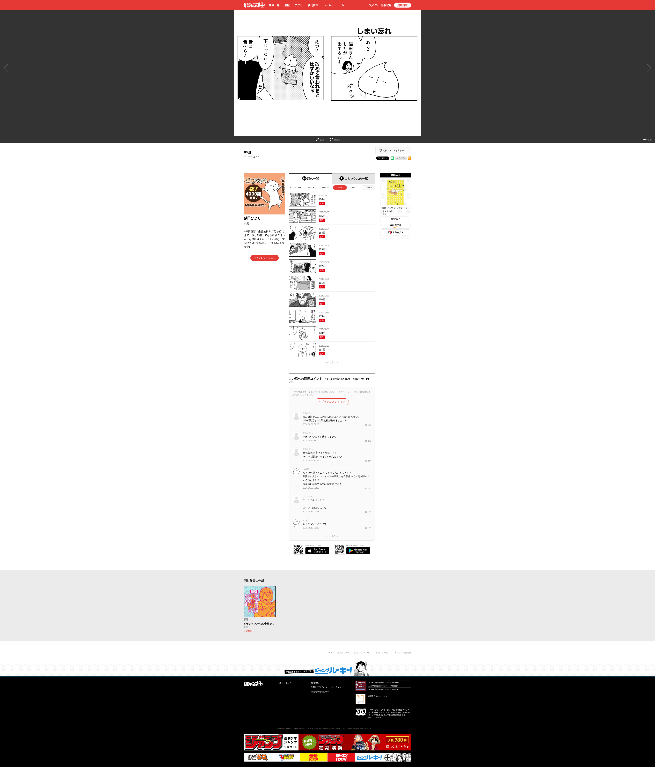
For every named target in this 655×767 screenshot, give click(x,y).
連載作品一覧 (343, 652)
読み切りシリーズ (362, 652)
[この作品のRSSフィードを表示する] (409, 158)
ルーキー (329, 5)
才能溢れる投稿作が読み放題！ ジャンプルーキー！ (327, 668)
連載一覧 (274, 5)
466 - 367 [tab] (297, 188)
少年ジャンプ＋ (254, 5)
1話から (369, 188)
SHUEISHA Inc (285, 728)
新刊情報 (313, 5)
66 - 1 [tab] (354, 188)
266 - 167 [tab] (326, 188)
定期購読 (402, 5)
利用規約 (315, 683)
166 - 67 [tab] (340, 188)
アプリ (299, 5)
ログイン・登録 (379, 5)
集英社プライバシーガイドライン (326, 687)
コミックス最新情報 (402, 652)
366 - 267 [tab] (311, 188)
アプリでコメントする (331, 401)
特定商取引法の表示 (320, 691)
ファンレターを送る (264, 257)
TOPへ (329, 652)
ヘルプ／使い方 (284, 683)
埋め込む (402, 158)
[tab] (310, 178)
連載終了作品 (382, 652)
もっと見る (330, 362)
